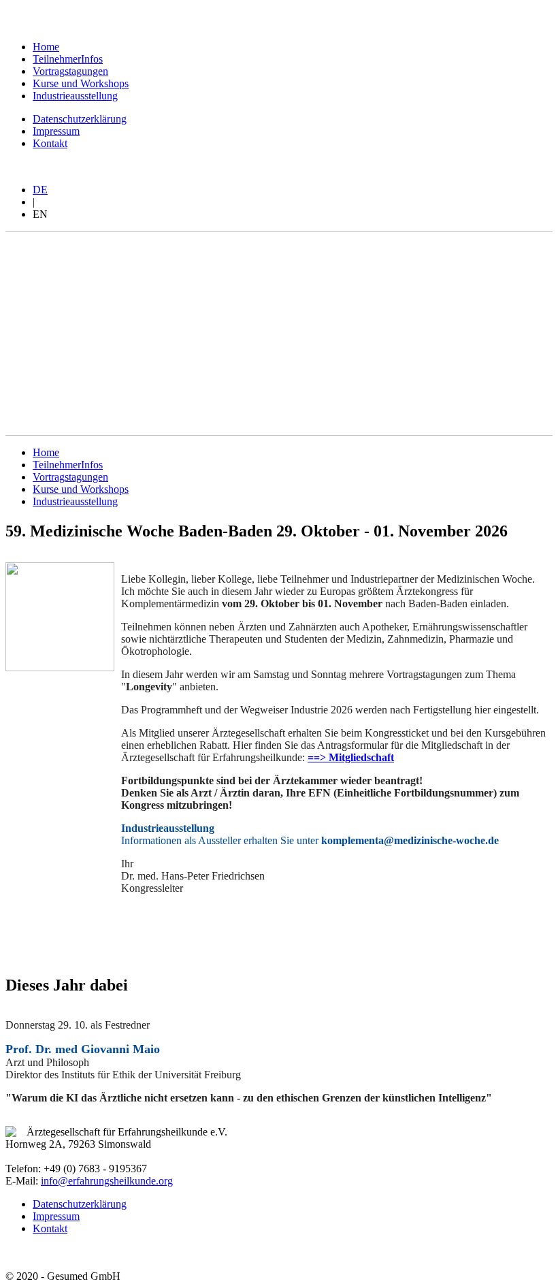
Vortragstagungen (70, 71)
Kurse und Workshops (81, 83)
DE (40, 189)
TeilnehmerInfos (68, 59)
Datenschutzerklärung (80, 119)
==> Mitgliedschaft (351, 757)
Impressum (56, 131)
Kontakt (50, 143)
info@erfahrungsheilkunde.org (107, 1181)
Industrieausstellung (75, 95)
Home (46, 46)
